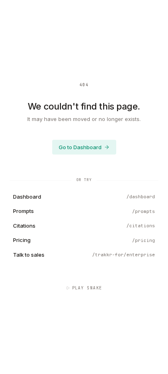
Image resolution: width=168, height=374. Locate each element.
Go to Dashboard (80, 147)
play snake (87, 288)
